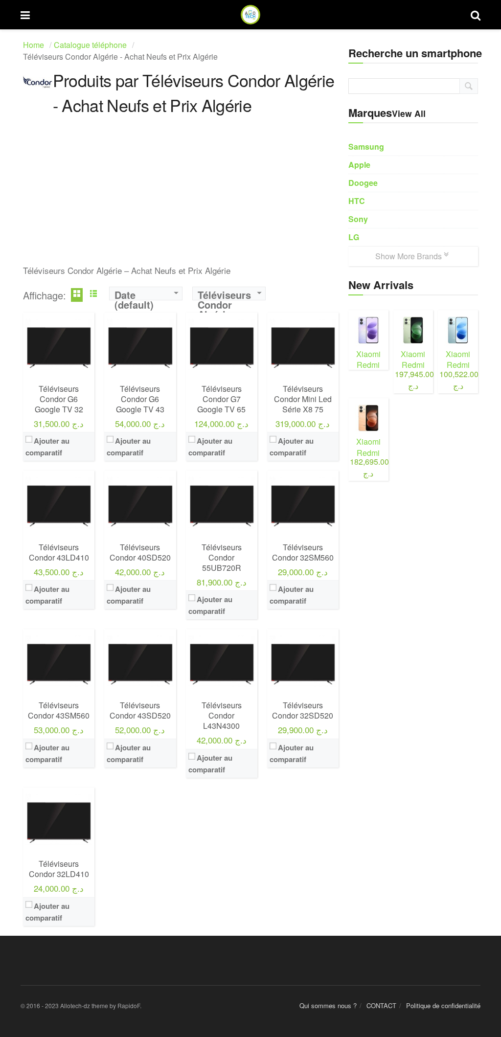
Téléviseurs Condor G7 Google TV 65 (221, 399)
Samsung (366, 146)
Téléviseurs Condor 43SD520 (140, 710)
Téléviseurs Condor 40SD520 (140, 552)
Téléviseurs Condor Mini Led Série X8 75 (303, 399)
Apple (359, 164)
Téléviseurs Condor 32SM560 (303, 552)
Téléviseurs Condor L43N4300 (222, 715)
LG (353, 237)
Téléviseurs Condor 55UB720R (222, 557)
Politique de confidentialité (443, 1005)
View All (409, 113)
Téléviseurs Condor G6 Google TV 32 (59, 399)
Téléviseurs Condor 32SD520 (302, 710)
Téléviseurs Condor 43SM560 (59, 710)
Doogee (363, 182)
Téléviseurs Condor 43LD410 (59, 552)
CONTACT (381, 1005)
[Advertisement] (181, 195)
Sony (358, 219)
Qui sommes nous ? (328, 1005)
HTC (356, 200)
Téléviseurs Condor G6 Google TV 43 (140, 399)
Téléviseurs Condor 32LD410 (59, 868)
